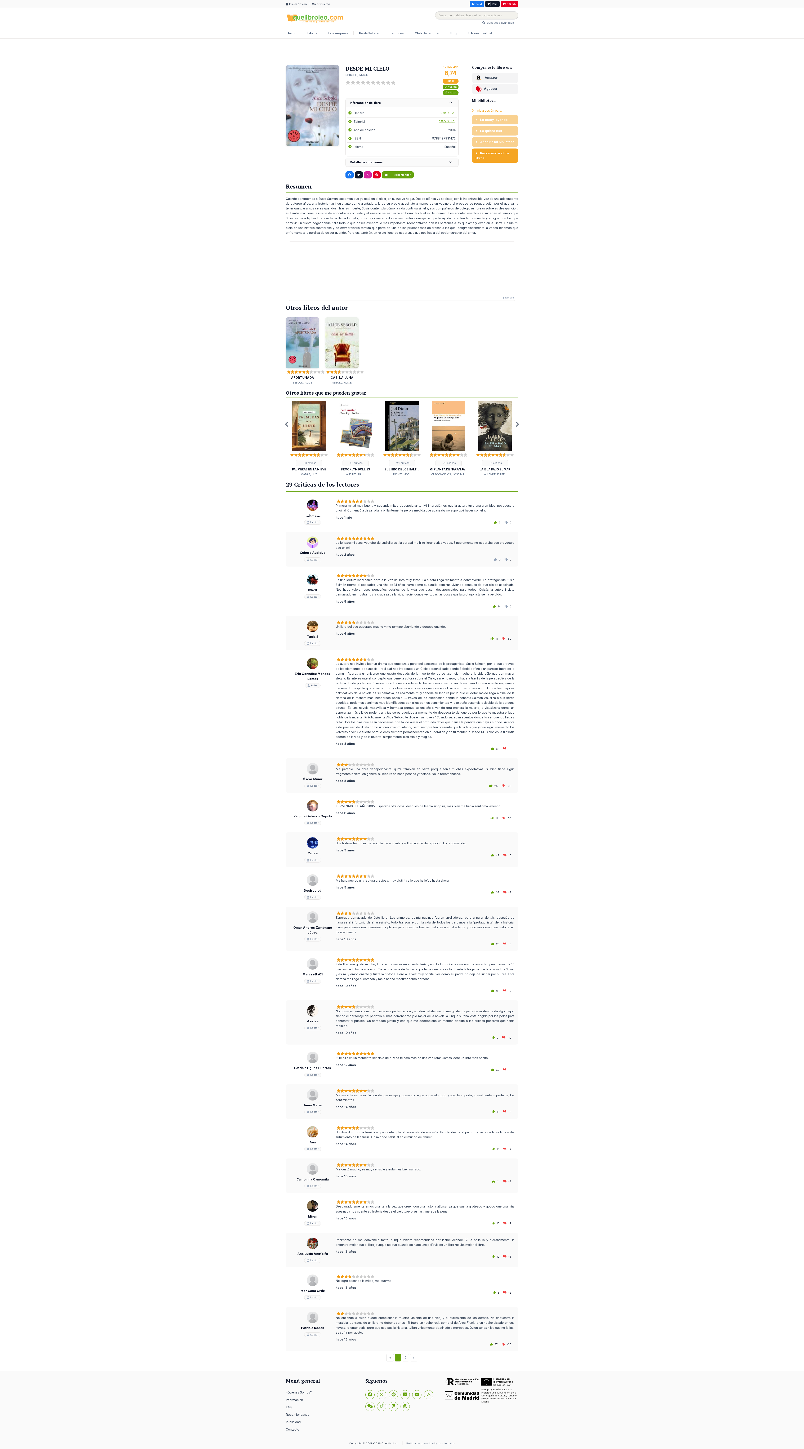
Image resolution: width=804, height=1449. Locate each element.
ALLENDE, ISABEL (495, 474)
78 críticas (449, 463)
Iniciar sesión (298, 4)
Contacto (292, 1429)
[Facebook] (370, 1394)
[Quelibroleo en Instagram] (368, 174)
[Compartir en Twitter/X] (359, 174)
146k (494, 3)
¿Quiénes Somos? (299, 1392)
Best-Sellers (369, 33)
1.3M (479, 3)
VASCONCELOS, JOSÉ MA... (448, 474)
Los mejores (338, 33)
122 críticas (403, 463)
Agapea (490, 89)
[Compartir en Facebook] (349, 174)
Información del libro (365, 103)
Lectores (397, 33)
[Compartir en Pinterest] (377, 174)
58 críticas (356, 463)
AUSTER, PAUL (355, 474)
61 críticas (495, 463)
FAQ (289, 1407)
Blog (453, 33)
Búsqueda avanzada (500, 22)
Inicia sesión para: (489, 110)
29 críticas (450, 92)
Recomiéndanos (297, 1415)
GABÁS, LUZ (309, 474)
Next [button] (517, 424)
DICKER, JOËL (402, 474)
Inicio (292, 33)
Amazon (491, 77)
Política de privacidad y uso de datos (430, 1443)
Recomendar (402, 174)
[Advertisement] (402, 52)
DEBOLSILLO (447, 121)
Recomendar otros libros (492, 155)
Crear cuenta (321, 4)
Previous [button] (287, 424)
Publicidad (293, 1422)
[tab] (402, 102)
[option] (309, 439)
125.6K (511, 3)
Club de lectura (427, 33)
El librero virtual (480, 33)
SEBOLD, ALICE (356, 75)
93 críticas (309, 463)
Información (294, 1400)
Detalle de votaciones (366, 162)
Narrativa (448, 113)
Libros (312, 33)
